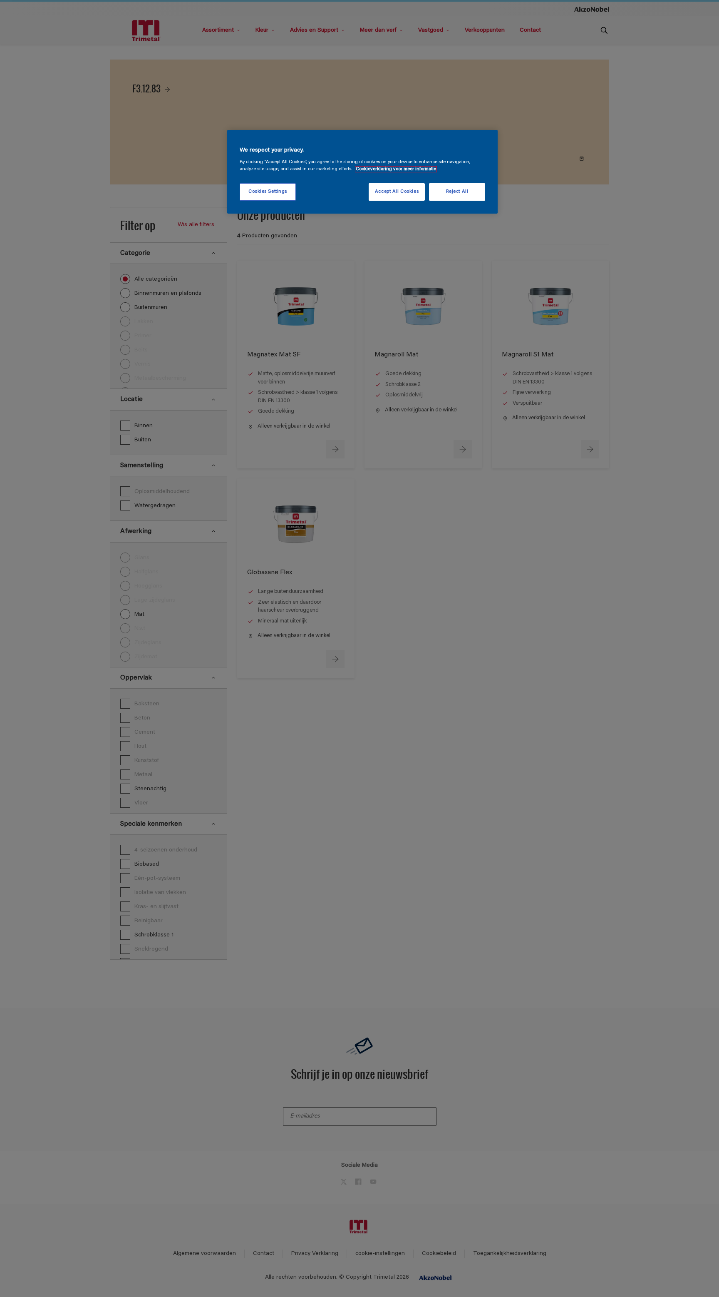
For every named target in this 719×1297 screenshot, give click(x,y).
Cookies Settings (267, 191)
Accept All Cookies (397, 191)
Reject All (457, 191)
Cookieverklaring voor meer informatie (396, 169)
